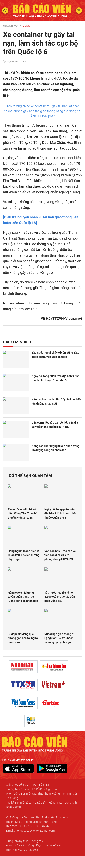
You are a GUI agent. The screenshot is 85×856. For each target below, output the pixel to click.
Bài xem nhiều (17, 342)
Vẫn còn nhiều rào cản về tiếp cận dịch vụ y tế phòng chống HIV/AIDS (55, 424)
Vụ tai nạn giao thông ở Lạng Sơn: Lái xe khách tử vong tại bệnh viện (58, 638)
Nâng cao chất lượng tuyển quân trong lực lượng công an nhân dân (55, 448)
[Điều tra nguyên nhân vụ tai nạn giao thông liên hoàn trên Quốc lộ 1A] (40, 220)
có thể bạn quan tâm (30, 475)
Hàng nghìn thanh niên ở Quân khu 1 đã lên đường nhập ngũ (56, 401)
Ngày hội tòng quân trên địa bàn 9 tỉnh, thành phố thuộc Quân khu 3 (56, 378)
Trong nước (10, 26)
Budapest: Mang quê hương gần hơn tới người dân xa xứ (23, 638)
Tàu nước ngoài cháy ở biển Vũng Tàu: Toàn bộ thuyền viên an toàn (55, 354)
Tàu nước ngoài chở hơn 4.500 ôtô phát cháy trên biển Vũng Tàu (59, 596)
